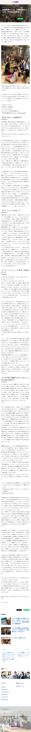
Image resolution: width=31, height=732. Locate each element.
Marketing (4, 694)
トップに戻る (5, 602)
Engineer (3, 689)
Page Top (5, 709)
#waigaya (3, 699)
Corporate (4, 697)
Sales (3, 15)
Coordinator (4, 692)
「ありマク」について (15, 721)
